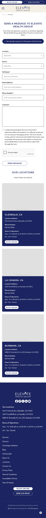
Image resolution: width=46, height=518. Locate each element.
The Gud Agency (33, 508)
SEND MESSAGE (15, 163)
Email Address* (7, 82)
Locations (6, 462)
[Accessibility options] (40, 513)
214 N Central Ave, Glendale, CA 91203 (18, 221)
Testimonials (7, 453)
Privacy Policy (7, 470)
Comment (5, 105)
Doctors (5, 441)
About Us (5, 458)
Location (5, 51)
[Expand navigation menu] (3, 8)
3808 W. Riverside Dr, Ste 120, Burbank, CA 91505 (22, 352)
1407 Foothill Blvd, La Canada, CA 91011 (19, 286)
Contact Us (6, 466)
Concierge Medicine (10, 445)
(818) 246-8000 (34, 2)
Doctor (4, 61)
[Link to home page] (23, 8)
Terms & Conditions (9, 474)
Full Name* (6, 72)
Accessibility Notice (9, 478)
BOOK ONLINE (12, 2)
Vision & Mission (8, 482)
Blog (4, 449)
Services (5, 437)
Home (4, 14)
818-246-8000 (9, 227)
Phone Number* (7, 93)
